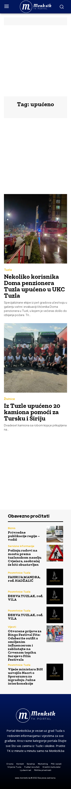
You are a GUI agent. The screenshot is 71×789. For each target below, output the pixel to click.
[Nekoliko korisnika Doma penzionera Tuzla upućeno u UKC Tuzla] (35, 229)
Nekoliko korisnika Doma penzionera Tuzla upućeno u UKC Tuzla (34, 286)
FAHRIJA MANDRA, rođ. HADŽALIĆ (24, 579)
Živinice (9, 399)
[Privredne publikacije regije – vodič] (55, 534)
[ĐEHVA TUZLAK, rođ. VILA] (55, 596)
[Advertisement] (35, 60)
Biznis (11, 528)
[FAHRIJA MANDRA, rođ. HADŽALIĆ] (55, 577)
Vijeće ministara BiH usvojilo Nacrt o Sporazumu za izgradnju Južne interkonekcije (25, 676)
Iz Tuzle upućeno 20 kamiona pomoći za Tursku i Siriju (32, 412)
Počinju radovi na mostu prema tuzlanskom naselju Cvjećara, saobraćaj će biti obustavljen (24, 557)
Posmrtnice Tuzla (19, 572)
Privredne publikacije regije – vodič (24, 536)
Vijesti (12, 627)
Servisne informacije (21, 546)
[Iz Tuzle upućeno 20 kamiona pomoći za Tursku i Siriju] (35, 358)
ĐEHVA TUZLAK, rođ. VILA (25, 598)
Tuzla (8, 269)
